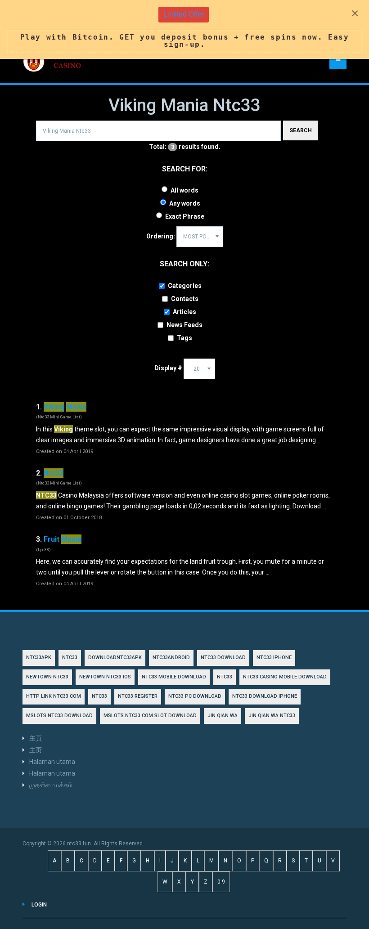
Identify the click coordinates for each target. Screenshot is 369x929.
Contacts (184, 298)
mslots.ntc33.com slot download (150, 715)
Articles (184, 311)
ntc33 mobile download (174, 677)
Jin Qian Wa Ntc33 (271, 715)
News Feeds (184, 324)
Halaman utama (52, 761)
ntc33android (171, 657)
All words (184, 190)
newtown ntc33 (47, 677)
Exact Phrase (184, 216)
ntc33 (224, 677)
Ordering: (160, 236)
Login (39, 905)
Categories (185, 285)
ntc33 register (138, 696)
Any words (184, 203)
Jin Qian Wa (222, 715)
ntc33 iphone (274, 657)
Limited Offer (183, 14)
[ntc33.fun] (56, 61)
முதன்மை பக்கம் (50, 785)
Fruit (62, 539)
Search (300, 130)
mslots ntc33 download (59, 715)
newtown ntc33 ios (105, 677)
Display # (168, 368)
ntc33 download (223, 657)
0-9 (221, 882)
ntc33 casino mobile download (285, 677)
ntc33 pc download (194, 696)
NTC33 (69, 657)
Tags (184, 337)
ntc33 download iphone (264, 696)
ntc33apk (38, 657)
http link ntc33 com (53, 696)
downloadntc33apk (115, 657)
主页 (35, 750)
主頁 (35, 738)
